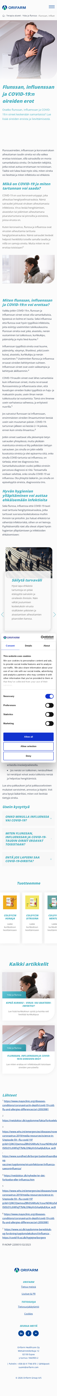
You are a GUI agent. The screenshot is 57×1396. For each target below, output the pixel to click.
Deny (28, 756)
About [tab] (47, 645)
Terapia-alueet (13, 15)
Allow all (28, 736)
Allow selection (29, 746)
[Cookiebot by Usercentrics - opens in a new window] (41, 637)
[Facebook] (28, 1333)
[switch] (49, 705)
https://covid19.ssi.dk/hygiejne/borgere (24, 1237)
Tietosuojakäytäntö (28, 1306)
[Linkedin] (21, 1333)
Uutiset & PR (29, 1293)
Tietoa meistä (28, 1286)
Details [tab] (28, 645)
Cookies (28, 1313)
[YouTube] (36, 1333)
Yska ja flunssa (30, 15)
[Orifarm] (28, 1271)
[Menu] (52, 6)
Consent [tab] (10, 645)
